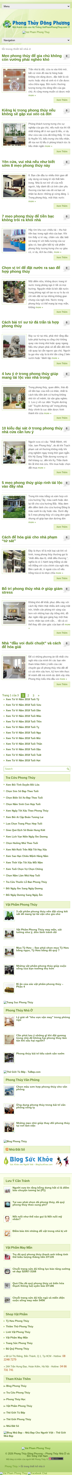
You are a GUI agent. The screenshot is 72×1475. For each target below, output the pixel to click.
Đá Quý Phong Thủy (17, 1348)
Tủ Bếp (21, 1412)
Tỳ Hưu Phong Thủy (17, 1321)
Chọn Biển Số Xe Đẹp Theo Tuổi (24, 797)
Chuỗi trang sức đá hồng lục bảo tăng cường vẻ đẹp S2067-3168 (41, 1270)
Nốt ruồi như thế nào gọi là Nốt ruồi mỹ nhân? (37, 1218)
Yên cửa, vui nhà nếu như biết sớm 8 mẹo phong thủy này (28, 163)
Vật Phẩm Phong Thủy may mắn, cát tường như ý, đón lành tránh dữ (39, 931)
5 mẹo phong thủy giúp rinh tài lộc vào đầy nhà (32, 484)
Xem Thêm (61, 100)
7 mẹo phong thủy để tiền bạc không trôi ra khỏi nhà (28, 218)
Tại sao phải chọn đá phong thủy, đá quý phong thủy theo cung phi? (39, 1203)
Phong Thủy (19, 1386)
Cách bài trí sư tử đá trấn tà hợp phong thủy (30, 324)
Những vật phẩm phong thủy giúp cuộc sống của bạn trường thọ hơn (41, 967)
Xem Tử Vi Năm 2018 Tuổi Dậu (23, 749)
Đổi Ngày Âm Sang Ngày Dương (24, 888)
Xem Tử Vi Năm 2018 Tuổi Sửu (23, 705)
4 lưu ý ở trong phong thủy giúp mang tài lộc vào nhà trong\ (30, 375)
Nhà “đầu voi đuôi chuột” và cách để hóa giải (31, 645)
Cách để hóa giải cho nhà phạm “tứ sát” (29, 539)
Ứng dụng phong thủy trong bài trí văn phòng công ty (41, 1106)
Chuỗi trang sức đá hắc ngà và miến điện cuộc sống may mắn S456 (39, 1299)
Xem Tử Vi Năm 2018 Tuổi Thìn (24, 721)
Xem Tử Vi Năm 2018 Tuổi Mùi (23, 738)
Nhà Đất (10, 1426)
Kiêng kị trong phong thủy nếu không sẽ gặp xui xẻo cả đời (28, 112)
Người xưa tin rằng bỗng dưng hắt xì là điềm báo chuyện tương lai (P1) (41, 1189)
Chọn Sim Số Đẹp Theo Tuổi (22, 791)
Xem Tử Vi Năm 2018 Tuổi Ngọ (23, 732)
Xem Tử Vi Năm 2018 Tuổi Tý (22, 699)
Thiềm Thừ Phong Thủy (19, 1326)
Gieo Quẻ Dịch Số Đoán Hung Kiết (25, 830)
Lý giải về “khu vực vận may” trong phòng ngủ (43, 1018)
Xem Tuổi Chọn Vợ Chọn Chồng (24, 869)
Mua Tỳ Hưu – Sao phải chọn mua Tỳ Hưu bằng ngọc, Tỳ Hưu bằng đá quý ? (42, 949)
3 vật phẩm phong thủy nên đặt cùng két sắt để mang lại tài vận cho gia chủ (42, 912)
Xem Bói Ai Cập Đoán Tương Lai (24, 817)
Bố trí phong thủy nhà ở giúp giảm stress (32, 590)
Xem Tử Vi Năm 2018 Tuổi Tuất (23, 755)
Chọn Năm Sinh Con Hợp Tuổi (23, 804)
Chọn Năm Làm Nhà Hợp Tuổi (23, 875)
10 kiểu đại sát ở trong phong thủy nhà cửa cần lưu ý (32, 430)
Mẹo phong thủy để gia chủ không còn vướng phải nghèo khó (32, 58)
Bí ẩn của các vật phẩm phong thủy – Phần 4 (39, 985)
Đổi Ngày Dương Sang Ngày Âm (24, 895)
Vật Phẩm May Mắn (17, 1337)
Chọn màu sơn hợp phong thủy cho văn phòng (41, 1088)
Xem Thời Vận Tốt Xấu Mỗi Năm (24, 862)
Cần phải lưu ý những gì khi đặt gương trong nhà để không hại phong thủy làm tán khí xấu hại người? (41, 1038)
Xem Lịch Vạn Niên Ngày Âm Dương (27, 836)
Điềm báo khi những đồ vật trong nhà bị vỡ (40, 1231)
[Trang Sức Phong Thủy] (18, 1002)
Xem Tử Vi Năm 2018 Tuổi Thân (24, 743)
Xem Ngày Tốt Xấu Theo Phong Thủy (27, 810)
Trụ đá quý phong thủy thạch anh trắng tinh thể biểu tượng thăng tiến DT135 (40, 1255)
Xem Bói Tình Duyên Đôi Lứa (22, 784)
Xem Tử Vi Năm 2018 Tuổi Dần (23, 710)
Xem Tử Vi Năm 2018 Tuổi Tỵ (22, 727)
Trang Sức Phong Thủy (19, 1343)
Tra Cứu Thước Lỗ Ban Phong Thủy (26, 882)
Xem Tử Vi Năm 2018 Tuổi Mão (23, 716)
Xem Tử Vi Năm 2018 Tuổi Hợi (23, 760)
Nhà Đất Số (17, 1149)
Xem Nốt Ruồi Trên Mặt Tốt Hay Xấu (26, 849)
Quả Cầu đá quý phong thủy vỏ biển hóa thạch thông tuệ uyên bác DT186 (38, 1284)
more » (32, 95)
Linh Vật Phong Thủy (18, 1332)
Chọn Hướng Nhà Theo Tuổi (22, 843)
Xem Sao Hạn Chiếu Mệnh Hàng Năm (27, 856)
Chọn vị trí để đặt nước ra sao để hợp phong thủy (31, 269)
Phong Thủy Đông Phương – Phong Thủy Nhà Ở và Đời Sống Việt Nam (41, 1454)
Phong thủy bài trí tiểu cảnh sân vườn (40, 1053)
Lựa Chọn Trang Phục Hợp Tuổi (24, 823)
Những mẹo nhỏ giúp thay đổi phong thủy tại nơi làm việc (43, 1124)
